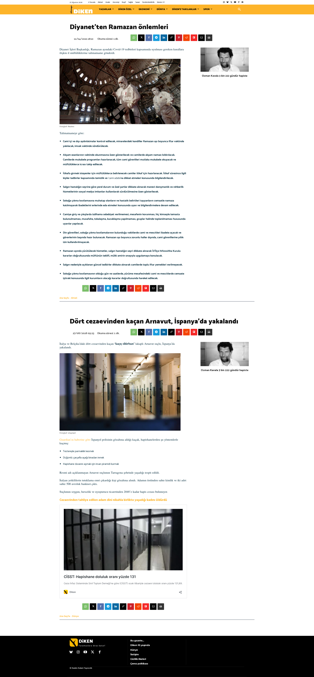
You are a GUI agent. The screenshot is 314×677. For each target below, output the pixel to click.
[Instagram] (224, 2)
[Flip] (194, 37)
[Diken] (81, 9)
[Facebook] (239, 2)
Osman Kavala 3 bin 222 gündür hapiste (224, 76)
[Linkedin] (164, 37)
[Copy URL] (171, 37)
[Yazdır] (209, 37)
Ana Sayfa (64, 298)
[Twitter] (231, 2)
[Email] (201, 37)
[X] (141, 37)
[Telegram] (156, 37)
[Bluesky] (227, 2)
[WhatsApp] (134, 37)
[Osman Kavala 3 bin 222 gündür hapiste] (225, 60)
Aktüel (74, 298)
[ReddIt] (186, 37)
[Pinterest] (179, 37)
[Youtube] (235, 2)
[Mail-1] (242, 2)
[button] (239, 9)
